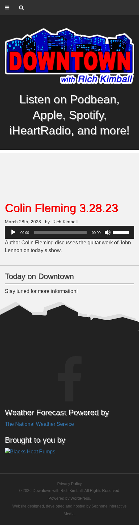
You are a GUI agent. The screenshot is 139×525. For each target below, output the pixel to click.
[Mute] (107, 232)
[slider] (122, 232)
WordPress (80, 498)
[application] (69, 232)
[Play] (13, 232)
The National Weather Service (39, 424)
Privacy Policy (69, 484)
